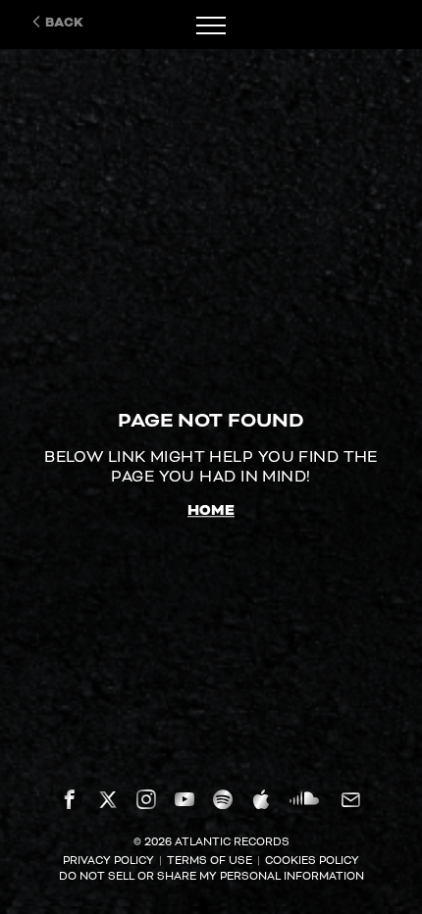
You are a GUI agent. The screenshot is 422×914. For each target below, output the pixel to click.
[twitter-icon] (108, 799)
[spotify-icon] (223, 799)
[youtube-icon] (184, 799)
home (211, 511)
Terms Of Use (209, 860)
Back (64, 22)
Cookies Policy (312, 860)
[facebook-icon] (69, 799)
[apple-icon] (261, 799)
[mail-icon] (350, 799)
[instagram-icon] (146, 799)
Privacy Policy (108, 860)
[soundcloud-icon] (304, 797)
